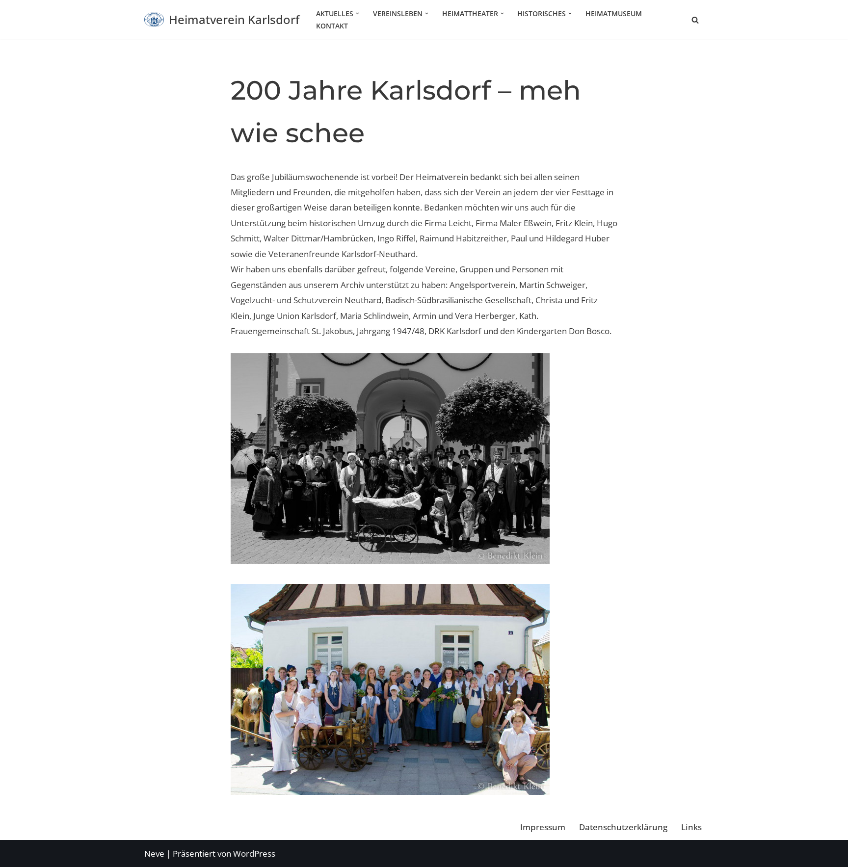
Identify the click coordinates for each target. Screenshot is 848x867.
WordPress (254, 853)
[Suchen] (695, 20)
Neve (154, 853)
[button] (357, 13)
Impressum (542, 827)
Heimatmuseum (613, 13)
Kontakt (332, 25)
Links (691, 827)
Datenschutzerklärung (623, 827)
